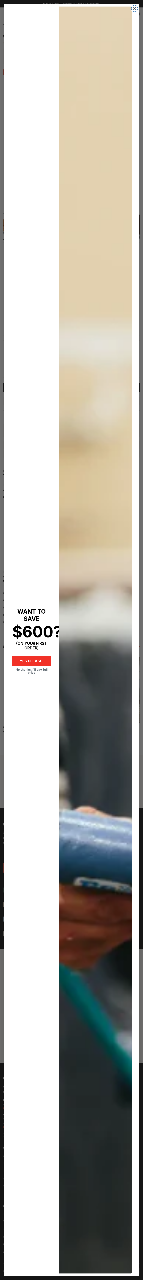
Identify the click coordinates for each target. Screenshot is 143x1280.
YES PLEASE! (32, 661)
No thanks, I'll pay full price (31, 671)
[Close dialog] (134, 8)
